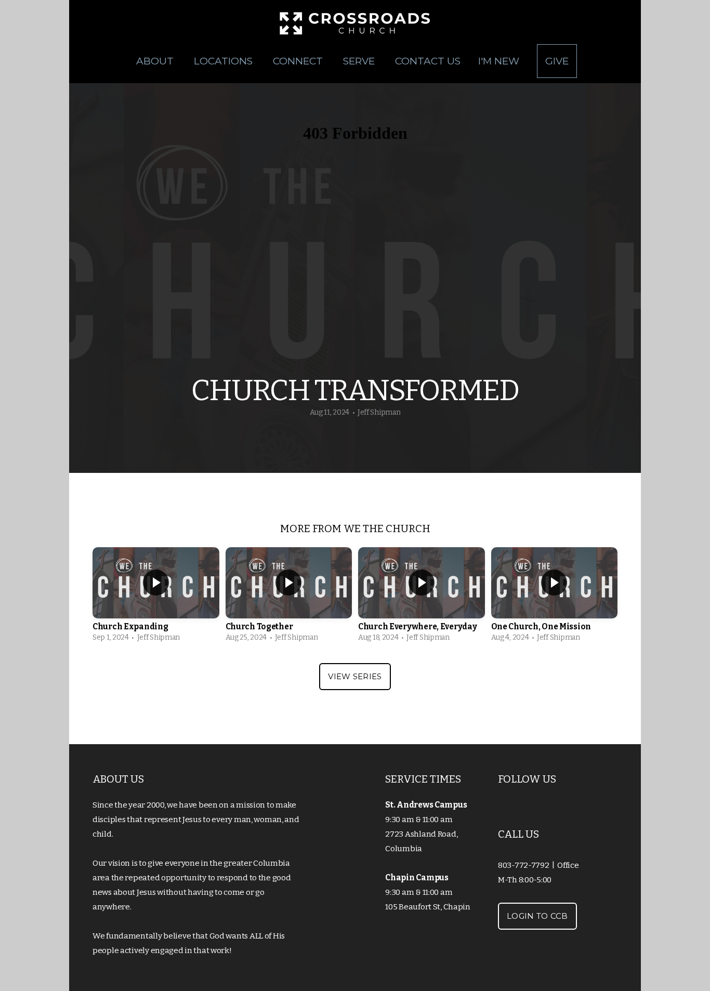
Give (557, 61)
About (156, 61)
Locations (224, 61)
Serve (360, 61)
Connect (299, 61)
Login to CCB (537, 916)
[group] (156, 597)
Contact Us (428, 61)
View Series (355, 676)
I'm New (498, 61)
